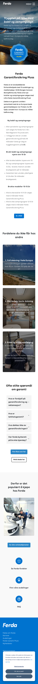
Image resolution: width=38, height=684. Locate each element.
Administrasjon (9, 651)
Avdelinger (7, 638)
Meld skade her (19, 459)
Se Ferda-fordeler (19, 569)
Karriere (6, 636)
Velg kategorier (19, 666)
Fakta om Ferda (9, 633)
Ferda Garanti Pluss (11, 641)
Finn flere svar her (19, 452)
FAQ (19, 607)
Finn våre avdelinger (19, 588)
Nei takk (19, 676)
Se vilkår (19, 216)
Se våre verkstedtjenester (19, 545)
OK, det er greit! (19, 671)
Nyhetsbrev (7, 643)
